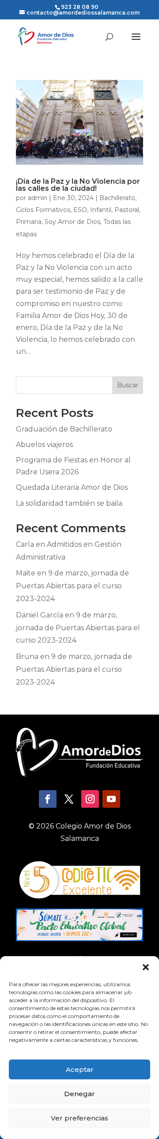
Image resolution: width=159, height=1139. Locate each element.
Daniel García (39, 615)
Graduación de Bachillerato (64, 429)
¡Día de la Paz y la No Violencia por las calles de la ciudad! (78, 185)
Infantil (100, 210)
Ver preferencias (79, 1118)
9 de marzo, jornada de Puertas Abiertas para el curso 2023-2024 (72, 586)
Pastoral (126, 210)
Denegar (79, 1094)
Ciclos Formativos (43, 210)
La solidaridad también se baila (69, 503)
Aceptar (80, 1069)
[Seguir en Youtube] (111, 799)
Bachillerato (117, 198)
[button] (145, 967)
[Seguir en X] (69, 799)
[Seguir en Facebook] (48, 799)
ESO (80, 210)
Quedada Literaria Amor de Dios (72, 487)
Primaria (29, 222)
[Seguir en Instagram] (90, 799)
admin (37, 198)
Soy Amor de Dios (72, 222)
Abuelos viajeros (44, 444)
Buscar (127, 385)
